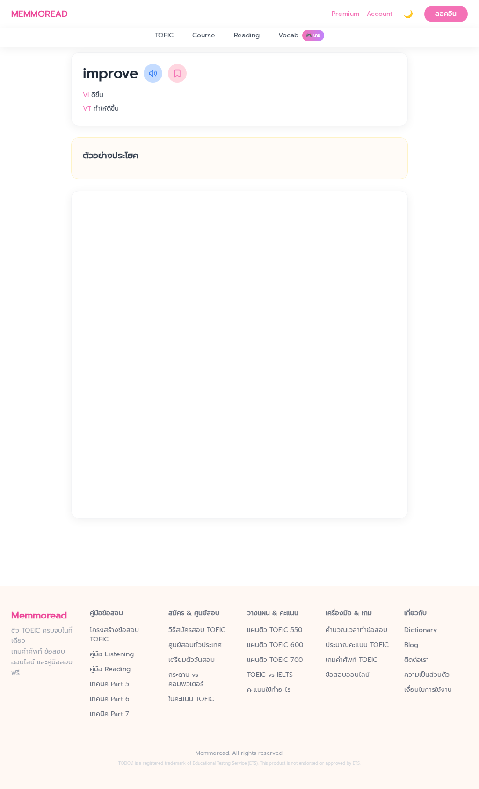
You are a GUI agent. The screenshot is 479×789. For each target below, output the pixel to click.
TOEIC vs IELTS (270, 675)
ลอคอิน (446, 14)
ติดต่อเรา (416, 660)
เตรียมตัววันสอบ (191, 660)
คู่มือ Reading (110, 669)
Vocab (299, 35)
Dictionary (420, 630)
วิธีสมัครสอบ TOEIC (196, 630)
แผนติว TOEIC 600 (275, 645)
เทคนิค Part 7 (109, 714)
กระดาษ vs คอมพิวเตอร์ (185, 679)
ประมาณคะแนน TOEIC (357, 645)
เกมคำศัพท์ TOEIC (351, 660)
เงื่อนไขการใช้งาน (428, 690)
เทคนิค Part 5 (109, 684)
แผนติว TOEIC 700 (275, 660)
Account (379, 14)
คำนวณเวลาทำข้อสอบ (356, 630)
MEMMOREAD (39, 14)
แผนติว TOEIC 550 (274, 630)
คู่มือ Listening (112, 654)
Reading (247, 35)
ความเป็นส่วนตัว (427, 675)
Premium (345, 14)
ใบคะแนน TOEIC (191, 699)
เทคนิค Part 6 (110, 699)
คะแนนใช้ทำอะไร (268, 690)
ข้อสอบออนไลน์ (348, 675)
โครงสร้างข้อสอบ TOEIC (114, 635)
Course (203, 35)
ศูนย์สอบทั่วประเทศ (195, 645)
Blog (411, 645)
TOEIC (164, 35)
